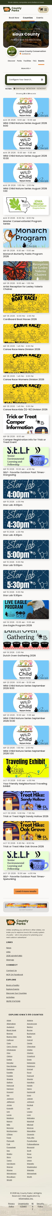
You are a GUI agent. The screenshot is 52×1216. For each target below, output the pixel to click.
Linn (8, 1112)
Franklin (10, 1076)
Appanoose (32, 1024)
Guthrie (10, 1082)
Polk (8, 1144)
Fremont (30, 1076)
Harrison (10, 1089)
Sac (8, 1150)
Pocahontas (32, 1141)
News (8, 948)
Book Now (14, 17)
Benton (30, 1027)
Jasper (30, 1099)
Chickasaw (11, 1050)
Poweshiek (11, 1147)
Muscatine (31, 1131)
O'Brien (10, 1134)
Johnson (30, 1102)
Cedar (29, 1043)
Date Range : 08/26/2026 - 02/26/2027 (31, 88)
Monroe (30, 1128)
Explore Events (12, 989)
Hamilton (30, 1082)
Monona (10, 1128)
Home (14, 29)
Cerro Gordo (12, 1046)
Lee (28, 1108)
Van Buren (11, 1163)
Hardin (29, 1085)
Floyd (29, 1072)
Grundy (30, 1079)
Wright (9, 1180)
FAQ (34, 61)
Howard (10, 1092)
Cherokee (31, 1046)
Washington (32, 1167)
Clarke (29, 1050)
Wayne (9, 1170)
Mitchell (30, 1125)
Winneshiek (31, 1173)
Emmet (30, 1069)
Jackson (10, 1099)
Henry (29, 1089)
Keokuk (30, 1105)
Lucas (9, 1115)
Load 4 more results (26, 891)
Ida (8, 1095)
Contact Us (26, 54)
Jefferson (11, 1102)
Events (39, 17)
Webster (30, 1170)
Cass (9, 1043)
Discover (11, 61)
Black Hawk (11, 1030)
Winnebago (11, 1173)
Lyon (29, 1115)
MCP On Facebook (14, 974)
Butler (29, 1037)
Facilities (27, 61)
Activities (10, 997)
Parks (19, 61)
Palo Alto (30, 1137)
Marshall (30, 1121)
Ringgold (30, 1147)
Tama (29, 1157)
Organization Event (23, 1205)
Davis (29, 1059)
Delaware (31, 1063)
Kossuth (10, 1108)
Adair (9, 1020)
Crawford (31, 1056)
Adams (30, 1020)
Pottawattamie (33, 1144)
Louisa (29, 1112)
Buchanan (31, 1033)
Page (9, 1137)
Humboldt (31, 1092)
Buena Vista (12, 1037)
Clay (8, 1053)
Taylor (9, 1160)
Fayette (10, 1072)
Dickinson (31, 1066)
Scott (29, 1150)
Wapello (30, 1163)
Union (29, 1160)
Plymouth (10, 1141)
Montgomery (12, 1131)
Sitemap (10, 960)
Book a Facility (12, 985)
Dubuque (10, 1069)
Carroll (30, 1040)
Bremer (10, 1033)
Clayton (30, 1053)
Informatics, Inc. (26, 1198)
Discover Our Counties (16, 993)
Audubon (10, 1027)
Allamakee (11, 1024)
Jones (9, 1105)
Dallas (9, 1059)
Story (9, 1157)
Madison (10, 1118)
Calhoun (10, 1040)
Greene (10, 1079)
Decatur (10, 1063)
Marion (9, 1121)
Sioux (31, 29)
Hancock (10, 1085)
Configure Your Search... (20, 79)
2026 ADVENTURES (14, 956)
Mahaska (31, 1118)
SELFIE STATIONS (13, 1001)
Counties (28, 17)
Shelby (9, 1154)
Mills (8, 1125)
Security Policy (40, 1205)
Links (8, 952)
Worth (29, 1177)
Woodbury (11, 1177)
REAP (33, 1206)
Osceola (30, 1134)
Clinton (9, 1056)
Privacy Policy (11, 1205)
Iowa (29, 1095)
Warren (10, 1167)
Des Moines (11, 1066)
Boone (29, 1030)
